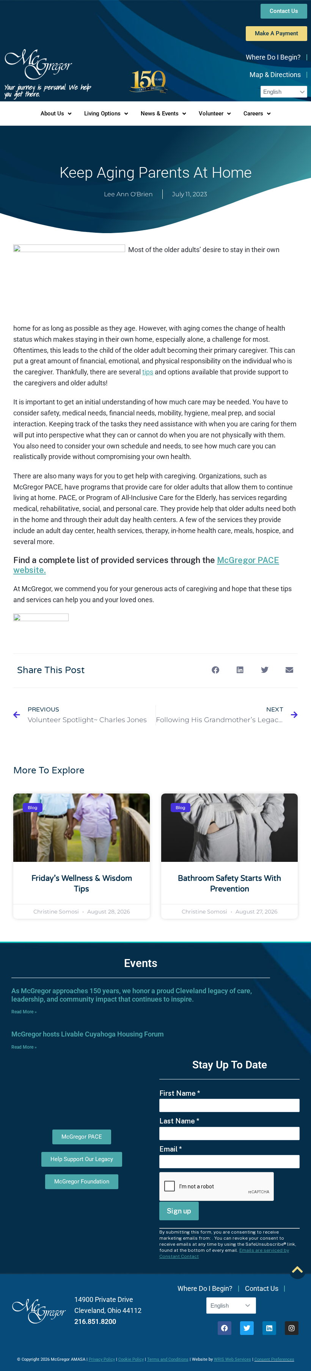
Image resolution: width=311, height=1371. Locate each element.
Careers (253, 113)
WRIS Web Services (232, 1359)
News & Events (160, 113)
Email (170, 1149)
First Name (179, 1093)
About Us (52, 113)
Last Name (179, 1121)
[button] (215, 669)
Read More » (24, 1011)
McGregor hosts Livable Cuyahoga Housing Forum (87, 1034)
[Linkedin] (269, 1328)
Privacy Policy (102, 1359)
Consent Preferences (274, 1359)
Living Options (102, 113)
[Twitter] (247, 1328)
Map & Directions (275, 75)
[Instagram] (291, 1328)
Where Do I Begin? (273, 57)
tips (147, 372)
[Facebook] (224, 1328)
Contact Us (261, 1288)
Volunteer (211, 113)
